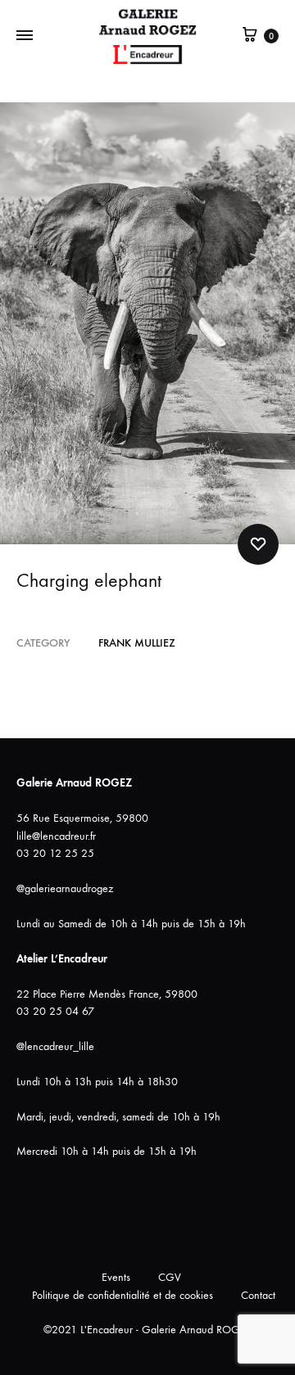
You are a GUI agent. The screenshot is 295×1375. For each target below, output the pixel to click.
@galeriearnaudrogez (64, 888)
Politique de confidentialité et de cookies (122, 1295)
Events (116, 1277)
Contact (258, 1295)
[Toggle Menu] (24, 36)
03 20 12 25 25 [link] (55, 853)
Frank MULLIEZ (136, 643)
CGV (169, 1277)
